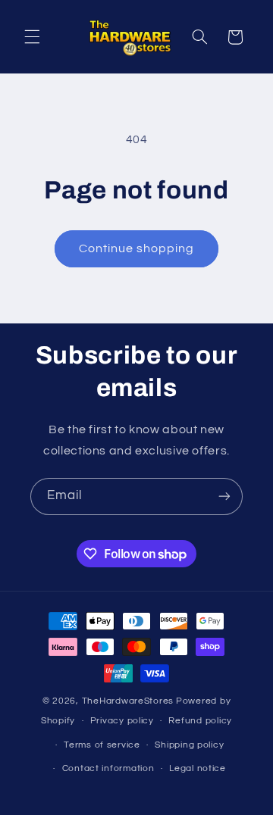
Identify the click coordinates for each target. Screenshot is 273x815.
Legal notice (197, 768)
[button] (31, 37)
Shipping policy (189, 745)
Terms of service (102, 745)
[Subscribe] (224, 496)
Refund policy (200, 721)
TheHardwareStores (128, 701)
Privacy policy (122, 721)
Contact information (108, 768)
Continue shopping (137, 248)
